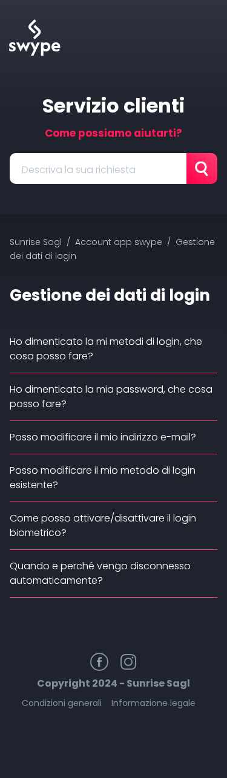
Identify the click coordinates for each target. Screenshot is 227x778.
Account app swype (118, 242)
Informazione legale (153, 703)
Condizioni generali (62, 703)
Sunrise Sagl (36, 242)
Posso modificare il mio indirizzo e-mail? (103, 437)
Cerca (201, 168)
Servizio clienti (113, 105)
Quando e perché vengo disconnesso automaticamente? (100, 573)
